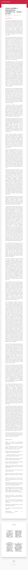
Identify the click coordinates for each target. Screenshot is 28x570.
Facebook (14, 561)
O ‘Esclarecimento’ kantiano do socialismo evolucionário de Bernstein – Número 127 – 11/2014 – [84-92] (18, 547)
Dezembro (14, 15)
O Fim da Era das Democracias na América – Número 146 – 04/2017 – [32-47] (9, 534)
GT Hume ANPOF (5, 1)
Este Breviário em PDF (8, 18)
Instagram (14, 560)
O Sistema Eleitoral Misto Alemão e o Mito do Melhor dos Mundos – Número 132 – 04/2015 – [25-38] (10, 547)
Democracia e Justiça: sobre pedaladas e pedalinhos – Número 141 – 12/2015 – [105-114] (18, 534)
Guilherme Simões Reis (8, 15)
